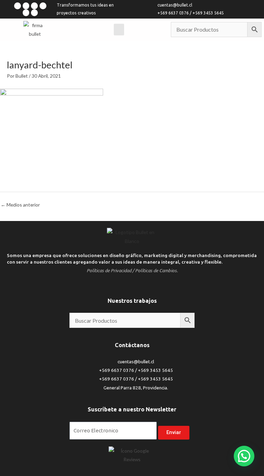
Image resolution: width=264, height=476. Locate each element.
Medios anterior (20, 205)
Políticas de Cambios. (156, 270)
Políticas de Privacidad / (110, 270)
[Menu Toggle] (119, 29)
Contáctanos (132, 345)
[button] (244, 456)
